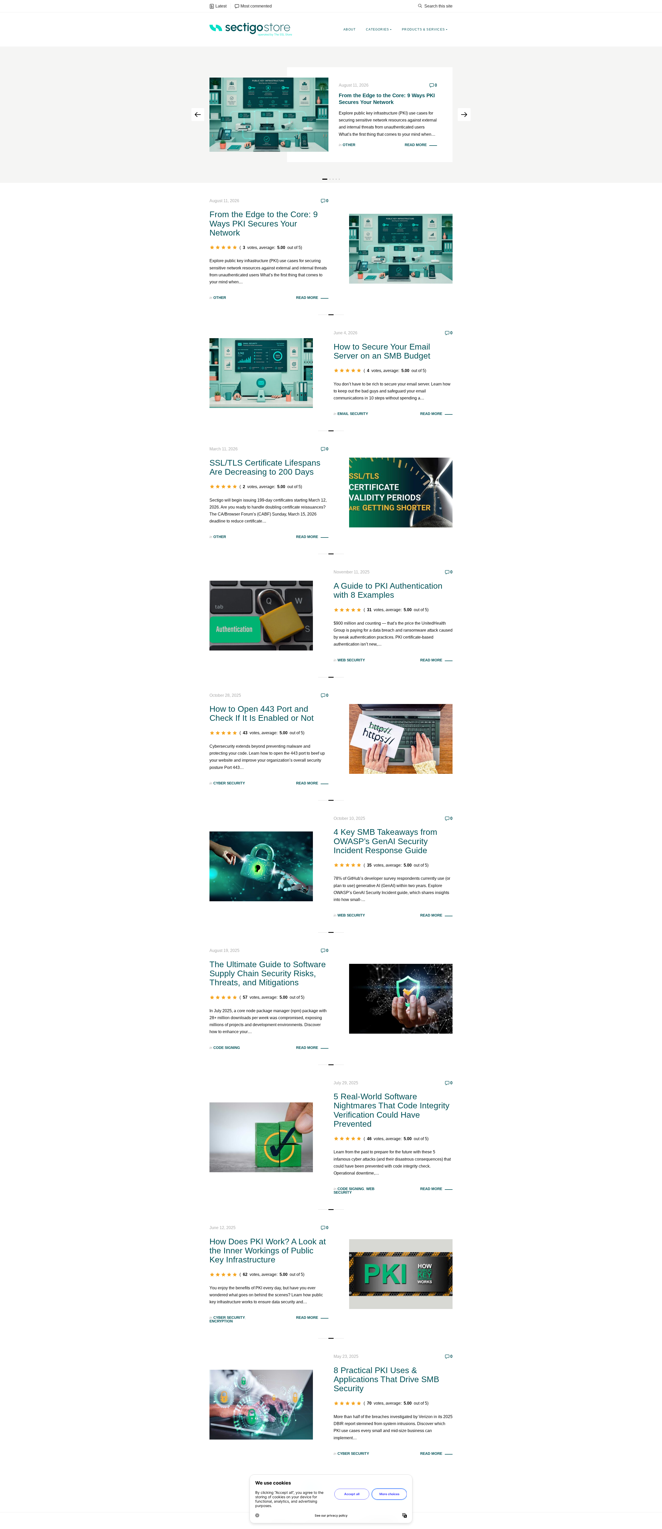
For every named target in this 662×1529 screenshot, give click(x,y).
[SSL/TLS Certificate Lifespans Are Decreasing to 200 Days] (401, 492)
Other (349, 145)
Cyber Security (229, 783)
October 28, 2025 (225, 695)
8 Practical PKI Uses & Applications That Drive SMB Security (386, 1379)
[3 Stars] (223, 247)
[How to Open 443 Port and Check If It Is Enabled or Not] (401, 738)
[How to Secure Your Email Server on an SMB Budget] (261, 372)
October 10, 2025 (349, 818)
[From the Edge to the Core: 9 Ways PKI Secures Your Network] (401, 248)
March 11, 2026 (223, 449)
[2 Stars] (217, 247)
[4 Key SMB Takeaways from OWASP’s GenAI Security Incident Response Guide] (261, 866)
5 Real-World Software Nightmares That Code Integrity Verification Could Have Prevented (391, 1110)
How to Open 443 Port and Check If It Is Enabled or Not (261, 713)
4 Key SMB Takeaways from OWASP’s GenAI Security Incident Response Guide (385, 841)
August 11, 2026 (353, 85)
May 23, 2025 (346, 1356)
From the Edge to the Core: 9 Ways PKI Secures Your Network (263, 223)
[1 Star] (212, 247)
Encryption (221, 1321)
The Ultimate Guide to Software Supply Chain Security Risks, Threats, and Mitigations (267, 973)
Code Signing (226, 1048)
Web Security (351, 660)
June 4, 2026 (345, 333)
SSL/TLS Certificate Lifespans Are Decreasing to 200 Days (264, 467)
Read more (416, 145)
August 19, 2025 (224, 950)
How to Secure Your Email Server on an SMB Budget (382, 351)
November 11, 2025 (352, 572)
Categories (377, 29)
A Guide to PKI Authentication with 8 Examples (388, 590)
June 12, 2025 (222, 1227)
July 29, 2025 (346, 1083)
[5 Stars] (234, 247)
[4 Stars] (229, 247)
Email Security (352, 414)
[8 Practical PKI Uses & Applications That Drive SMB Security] (261, 1404)
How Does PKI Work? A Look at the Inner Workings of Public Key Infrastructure (267, 1250)
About (349, 29)
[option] (331, 114)
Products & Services (423, 29)
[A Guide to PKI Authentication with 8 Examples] (261, 615)
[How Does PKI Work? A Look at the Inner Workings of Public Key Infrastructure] (401, 1274)
